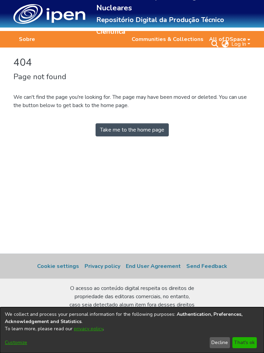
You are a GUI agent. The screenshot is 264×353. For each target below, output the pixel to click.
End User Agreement (153, 266)
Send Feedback (206, 266)
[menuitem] (229, 39)
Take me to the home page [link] (132, 130)
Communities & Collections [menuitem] (168, 39)
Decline (219, 342)
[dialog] (132, 330)
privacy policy (88, 328)
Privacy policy (102, 266)
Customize (16, 342)
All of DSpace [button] (227, 39)
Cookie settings (58, 266)
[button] (49, 14)
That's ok (244, 342)
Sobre (27, 39)
